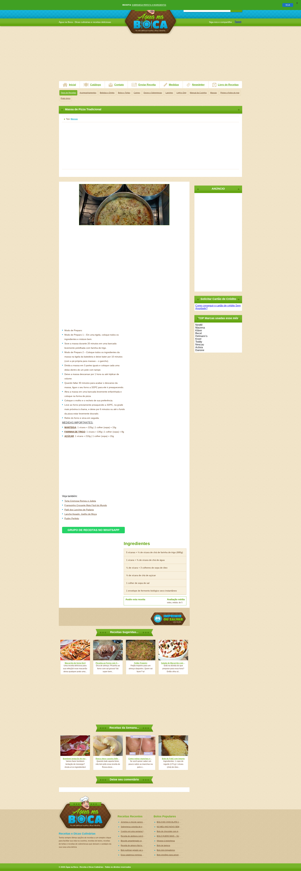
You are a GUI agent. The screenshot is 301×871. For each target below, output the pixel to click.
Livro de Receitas (228, 84)
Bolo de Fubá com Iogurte (173, 759)
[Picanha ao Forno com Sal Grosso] (108, 650)
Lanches (169, 93)
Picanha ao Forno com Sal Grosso (108, 663)
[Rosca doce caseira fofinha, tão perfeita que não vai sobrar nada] (108, 745)
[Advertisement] (150, 59)
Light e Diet (181, 93)
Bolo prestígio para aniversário (170, 855)
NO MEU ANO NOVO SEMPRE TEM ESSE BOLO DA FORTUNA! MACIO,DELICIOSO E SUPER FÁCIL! (170, 827)
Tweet (238, 21)
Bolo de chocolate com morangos (170, 831)
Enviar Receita (147, 84)
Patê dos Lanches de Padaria (79, 509)
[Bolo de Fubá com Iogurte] (173, 745)
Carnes (137, 93)
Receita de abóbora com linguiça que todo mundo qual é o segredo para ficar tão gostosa (134, 836)
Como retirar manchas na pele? (140, 759)
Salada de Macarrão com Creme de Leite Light (173, 663)
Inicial (72, 84)
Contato (119, 84)
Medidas (174, 84)
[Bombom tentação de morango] (75, 745)
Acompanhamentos (88, 93)
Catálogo (95, 84)
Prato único (65, 98)
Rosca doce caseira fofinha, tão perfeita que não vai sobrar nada (108, 759)
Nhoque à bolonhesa (166, 841)
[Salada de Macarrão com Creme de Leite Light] (173, 650)
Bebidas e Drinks (107, 93)
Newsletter (198, 84)
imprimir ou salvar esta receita (168, 618)
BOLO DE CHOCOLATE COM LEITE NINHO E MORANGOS (170, 822)
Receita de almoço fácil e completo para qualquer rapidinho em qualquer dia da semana (134, 845)
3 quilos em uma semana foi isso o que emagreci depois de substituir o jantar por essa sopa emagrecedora (134, 831)
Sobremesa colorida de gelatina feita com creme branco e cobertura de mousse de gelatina (134, 827)
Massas (213, 93)
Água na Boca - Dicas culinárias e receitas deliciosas (150, 18)
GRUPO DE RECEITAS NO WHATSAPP (93, 530)
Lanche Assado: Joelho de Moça (80, 514)
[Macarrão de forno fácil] (75, 650)
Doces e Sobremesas (153, 93)
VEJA (287, 5)
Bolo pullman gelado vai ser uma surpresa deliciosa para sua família (134, 850)
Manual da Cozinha (198, 93)
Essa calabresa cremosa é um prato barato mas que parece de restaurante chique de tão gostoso (134, 855)
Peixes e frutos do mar (229, 93)
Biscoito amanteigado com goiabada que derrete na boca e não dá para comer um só (134, 841)
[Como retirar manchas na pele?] (141, 745)
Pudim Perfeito (71, 518)
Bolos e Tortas (124, 93)
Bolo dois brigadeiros (166, 850)
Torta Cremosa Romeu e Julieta (80, 501)
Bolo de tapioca (163, 845)
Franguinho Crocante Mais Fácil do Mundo (85, 505)
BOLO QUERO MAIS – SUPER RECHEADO (170, 836)
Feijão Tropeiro (140, 663)
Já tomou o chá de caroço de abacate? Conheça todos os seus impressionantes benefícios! (134, 822)
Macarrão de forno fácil (75, 663)
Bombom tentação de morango (75, 759)
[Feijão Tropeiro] (141, 650)
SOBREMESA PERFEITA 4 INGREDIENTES (149, 5)
